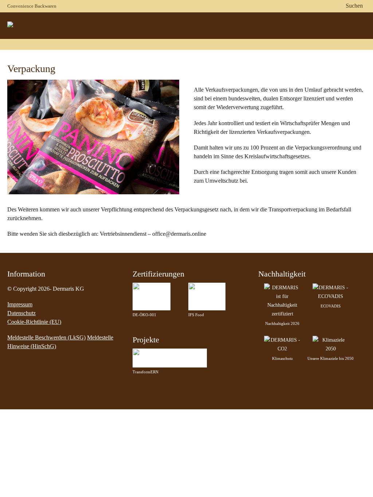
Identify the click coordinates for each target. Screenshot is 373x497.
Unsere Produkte (244, 35)
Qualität (290, 35)
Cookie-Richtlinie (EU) (34, 322)
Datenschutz (21, 313)
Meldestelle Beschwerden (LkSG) (46, 337)
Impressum (19, 304)
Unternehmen (190, 35)
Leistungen (330, 35)
